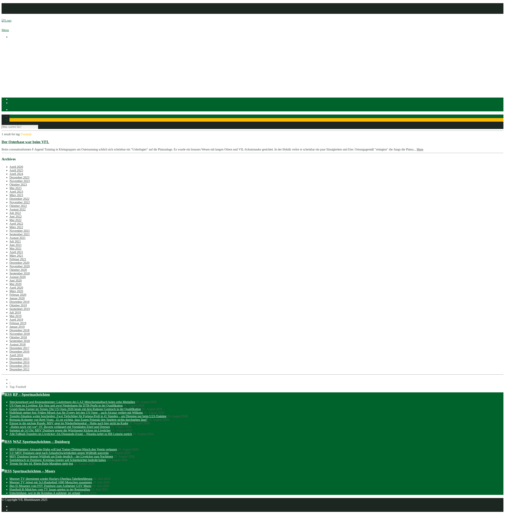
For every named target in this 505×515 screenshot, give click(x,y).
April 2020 (16, 287)
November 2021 (19, 230)
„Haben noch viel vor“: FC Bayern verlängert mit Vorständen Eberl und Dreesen (59, 427)
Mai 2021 (15, 248)
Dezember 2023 (19, 177)
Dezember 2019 (19, 302)
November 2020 (19, 266)
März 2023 (16, 195)
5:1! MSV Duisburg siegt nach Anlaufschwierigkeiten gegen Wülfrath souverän (59, 453)
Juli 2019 (15, 312)
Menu (5, 30)
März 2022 (16, 227)
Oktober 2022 (18, 206)
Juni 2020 (15, 280)
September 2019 (19, 309)
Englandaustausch (28, 57)
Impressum (16, 5)
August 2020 (17, 277)
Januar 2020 (17, 298)
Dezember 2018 (19, 330)
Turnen (21, 86)
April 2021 (16, 252)
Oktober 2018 (18, 337)
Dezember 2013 (19, 365)
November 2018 (19, 334)
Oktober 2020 (18, 270)
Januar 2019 (17, 326)
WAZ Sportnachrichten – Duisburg (41, 442)
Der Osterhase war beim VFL (25, 142)
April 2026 (16, 166)
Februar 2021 (17, 259)
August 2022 (17, 209)
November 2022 (19, 202)
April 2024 (16, 174)
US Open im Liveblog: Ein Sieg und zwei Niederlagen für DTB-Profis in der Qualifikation (66, 405)
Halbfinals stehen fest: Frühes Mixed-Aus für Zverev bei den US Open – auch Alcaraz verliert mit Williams (76, 412)
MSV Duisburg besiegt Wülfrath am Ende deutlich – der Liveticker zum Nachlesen (61, 456)
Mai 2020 (15, 284)
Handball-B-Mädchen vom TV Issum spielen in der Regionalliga (49, 489)
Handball (23, 79)
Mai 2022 (15, 220)
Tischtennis (24, 82)
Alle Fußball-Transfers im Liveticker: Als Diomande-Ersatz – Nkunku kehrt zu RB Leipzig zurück (70, 434)
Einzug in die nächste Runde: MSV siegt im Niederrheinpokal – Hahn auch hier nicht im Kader (68, 423)
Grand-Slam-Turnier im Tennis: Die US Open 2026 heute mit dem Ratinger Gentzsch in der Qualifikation (75, 409)
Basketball (23, 72)
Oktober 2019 (18, 305)
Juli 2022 (15, 213)
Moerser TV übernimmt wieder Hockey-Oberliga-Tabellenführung (50, 478)
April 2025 (16, 170)
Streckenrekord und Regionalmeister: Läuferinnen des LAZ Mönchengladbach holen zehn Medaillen (72, 402)
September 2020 (19, 273)
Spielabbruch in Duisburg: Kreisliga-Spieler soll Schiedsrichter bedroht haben (57, 460)
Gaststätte (15, 89)
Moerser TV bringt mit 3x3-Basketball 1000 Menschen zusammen (50, 482)
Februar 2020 (17, 294)
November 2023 (19, 181)
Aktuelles (15, 43)
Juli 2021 (15, 241)
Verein (13, 47)
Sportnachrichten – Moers (34, 471)
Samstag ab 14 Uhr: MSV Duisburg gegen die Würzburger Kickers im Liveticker (60, 430)
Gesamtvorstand (27, 54)
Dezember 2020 (19, 262)
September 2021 (19, 234)
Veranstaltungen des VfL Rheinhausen (41, 50)
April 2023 (16, 191)
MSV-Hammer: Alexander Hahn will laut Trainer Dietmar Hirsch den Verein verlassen (63, 449)
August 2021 (17, 238)
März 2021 (16, 255)
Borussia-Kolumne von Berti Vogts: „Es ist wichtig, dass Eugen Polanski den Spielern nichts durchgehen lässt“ (78, 419)
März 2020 (16, 291)
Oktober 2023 (18, 184)
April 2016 (16, 355)
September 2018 (19, 341)
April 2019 (16, 319)
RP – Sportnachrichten (31, 394)
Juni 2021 (15, 245)
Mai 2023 (15, 188)
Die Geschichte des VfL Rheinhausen (40, 61)
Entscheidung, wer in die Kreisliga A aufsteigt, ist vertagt (44, 493)
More (420, 149)
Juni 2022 (15, 216)
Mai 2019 (15, 316)
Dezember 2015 (19, 358)
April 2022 (16, 223)
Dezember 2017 (19, 348)
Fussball (22, 75)
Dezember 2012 (19, 369)
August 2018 (17, 344)
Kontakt (14, 12)
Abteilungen (17, 68)
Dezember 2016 (19, 351)
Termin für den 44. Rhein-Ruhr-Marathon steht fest (41, 463)
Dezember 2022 (19, 198)
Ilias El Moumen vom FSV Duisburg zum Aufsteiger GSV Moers (50, 486)
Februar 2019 (17, 323)
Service (22, 65)
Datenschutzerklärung (23, 8)
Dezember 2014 (19, 362)
